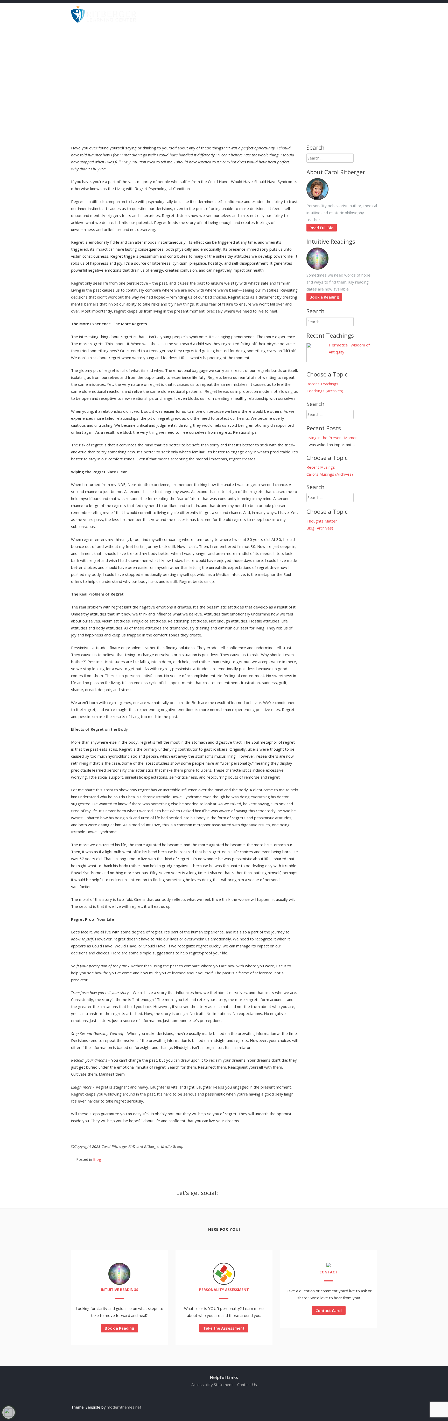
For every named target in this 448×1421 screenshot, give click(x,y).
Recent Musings (320, 467)
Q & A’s (294, 12)
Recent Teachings (322, 383)
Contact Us (247, 1384)
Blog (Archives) (319, 528)
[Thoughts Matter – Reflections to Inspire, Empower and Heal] (103, 21)
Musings (252, 12)
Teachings (225, 12)
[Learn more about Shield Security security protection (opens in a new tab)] (8, 1412)
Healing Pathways (327, 12)
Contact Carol (329, 1310)
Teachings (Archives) (324, 390)
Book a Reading (324, 297)
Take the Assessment (223, 1328)
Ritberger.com (367, 12)
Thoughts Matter (321, 521)
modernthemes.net (124, 1407)
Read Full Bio (322, 227)
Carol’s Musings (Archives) (329, 474)
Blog (274, 12)
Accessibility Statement (212, 1384)
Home (200, 12)
